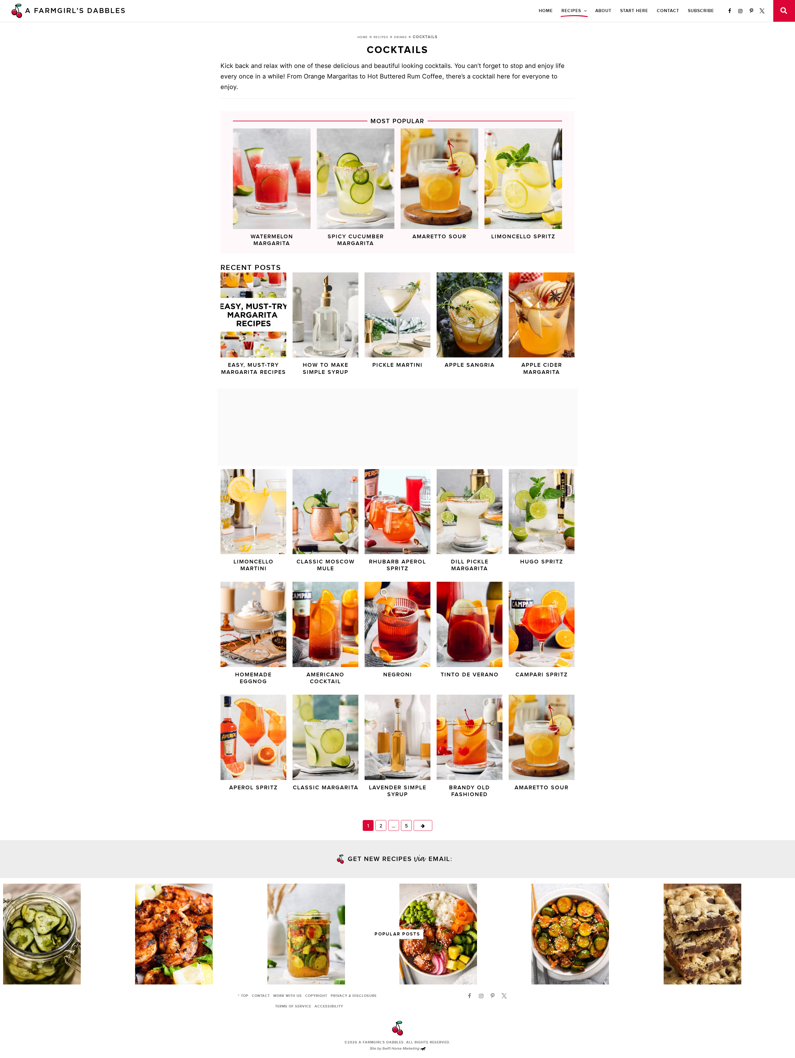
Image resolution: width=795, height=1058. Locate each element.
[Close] (503, 449)
